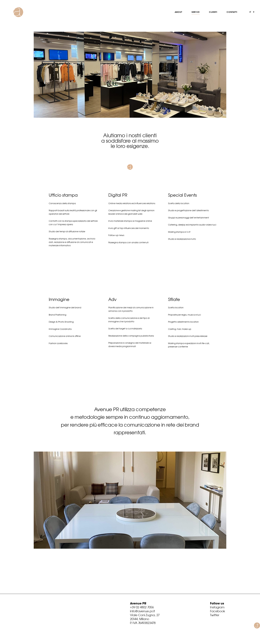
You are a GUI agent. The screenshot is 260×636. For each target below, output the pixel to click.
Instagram (217, 607)
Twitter (214, 615)
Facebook (217, 611)
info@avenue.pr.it (142, 611)
